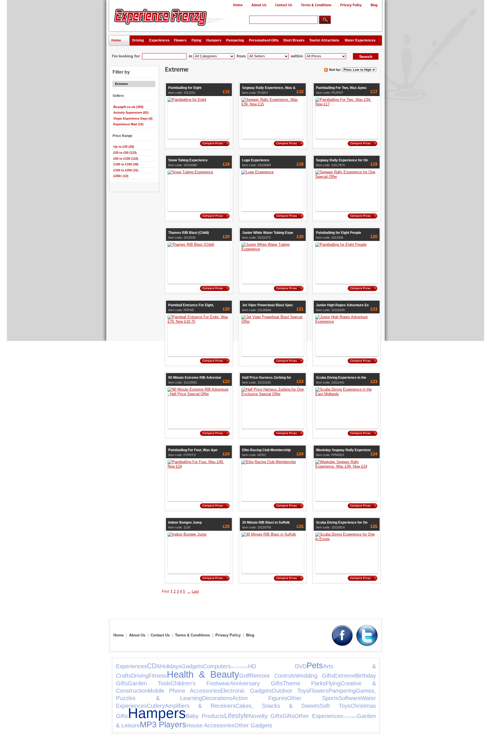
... (189, 591)
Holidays (170, 666)
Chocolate (350, 717)
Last (195, 591)
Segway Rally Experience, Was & (269, 88)
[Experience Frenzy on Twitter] (367, 645)
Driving (138, 40)
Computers (217, 666)
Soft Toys (335, 706)
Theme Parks (304, 683)
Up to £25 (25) (123, 146)
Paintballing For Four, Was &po (192, 450)
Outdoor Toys (290, 691)
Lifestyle (236, 715)
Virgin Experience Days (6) (133, 118)
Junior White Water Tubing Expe (267, 233)
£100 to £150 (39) (125, 164)
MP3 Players (163, 724)
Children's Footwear (200, 683)
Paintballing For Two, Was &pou (341, 88)
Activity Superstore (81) (131, 112)
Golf (244, 676)
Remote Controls (272, 676)
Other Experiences (318, 716)
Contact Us (283, 5)
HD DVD (277, 666)
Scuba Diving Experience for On (341, 522)
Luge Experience (255, 160)
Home (238, 5)
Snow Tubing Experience (188, 160)
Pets (315, 665)
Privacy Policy (351, 5)
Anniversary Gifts (256, 683)
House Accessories (210, 725)
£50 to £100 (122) (125, 158)
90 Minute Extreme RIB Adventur (194, 378)
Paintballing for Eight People (338, 233)
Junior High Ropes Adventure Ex (342, 305)
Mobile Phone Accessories (184, 691)
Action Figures (259, 698)
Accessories (239, 667)
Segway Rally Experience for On (342, 160)
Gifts (288, 716)
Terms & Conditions (316, 5)
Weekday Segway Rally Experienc (343, 450)
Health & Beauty (203, 674)
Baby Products (205, 716)
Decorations (217, 698)
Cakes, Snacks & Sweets (278, 706)
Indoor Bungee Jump (185, 522)
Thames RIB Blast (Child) (188, 233)
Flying (196, 40)
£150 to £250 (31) (125, 170)
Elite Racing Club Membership (266, 450)
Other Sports (312, 698)
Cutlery (156, 706)
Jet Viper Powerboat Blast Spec (267, 305)
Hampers (213, 40)
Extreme (344, 676)
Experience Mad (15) (128, 124)
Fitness (158, 676)
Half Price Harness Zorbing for (266, 378)
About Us (258, 5)
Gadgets (192, 666)
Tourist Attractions (324, 40)
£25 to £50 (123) (125, 152)
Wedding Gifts (314, 676)
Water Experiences (360, 40)
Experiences (159, 40)
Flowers (180, 40)
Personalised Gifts (264, 40)
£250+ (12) (120, 176)
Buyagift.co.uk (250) (128, 107)
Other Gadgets (253, 725)
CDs (153, 666)
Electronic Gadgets (245, 691)
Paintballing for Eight (184, 88)
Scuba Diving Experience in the (341, 378)
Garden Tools (149, 683)
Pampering (235, 40)
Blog (374, 5)
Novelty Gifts (266, 716)
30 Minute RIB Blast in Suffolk (266, 522)
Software (349, 698)
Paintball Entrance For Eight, (191, 305)
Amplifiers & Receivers (200, 706)
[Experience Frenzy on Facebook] (342, 645)
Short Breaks (294, 40)
